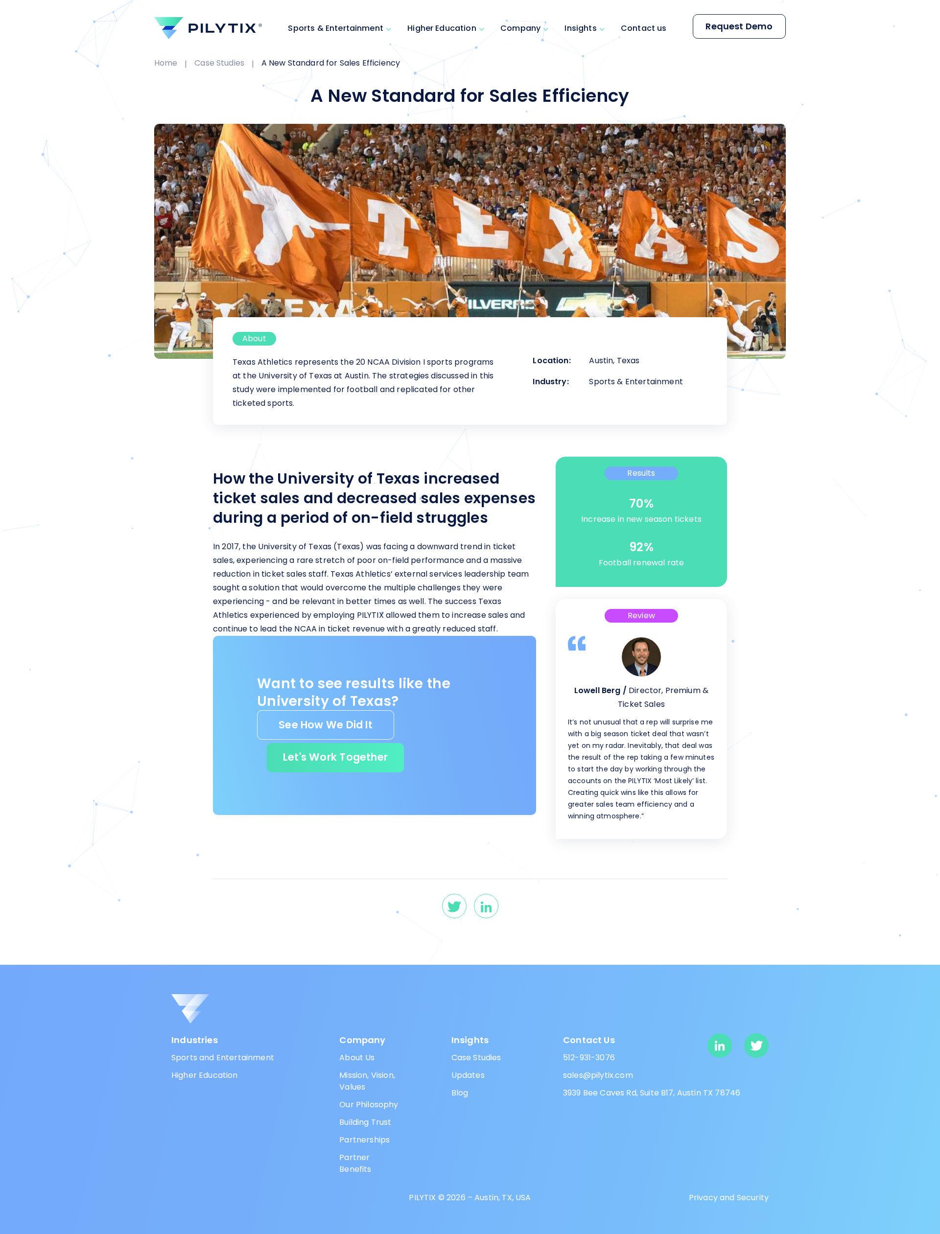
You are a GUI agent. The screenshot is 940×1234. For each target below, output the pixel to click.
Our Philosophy (368, 1104)
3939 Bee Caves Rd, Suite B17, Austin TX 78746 (651, 1092)
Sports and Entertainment (222, 1057)
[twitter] (454, 906)
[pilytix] (208, 28)
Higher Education (441, 28)
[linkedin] (486, 906)
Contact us (644, 28)
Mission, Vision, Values (367, 1081)
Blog (460, 1092)
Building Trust (365, 1122)
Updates (468, 1075)
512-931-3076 (589, 1057)
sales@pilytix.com (598, 1075)
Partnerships (364, 1139)
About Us (357, 1057)
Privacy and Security (729, 1197)
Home (166, 63)
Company (520, 28)
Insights (580, 28)
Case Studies (219, 63)
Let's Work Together (335, 757)
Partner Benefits (355, 1163)
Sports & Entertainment (335, 28)
